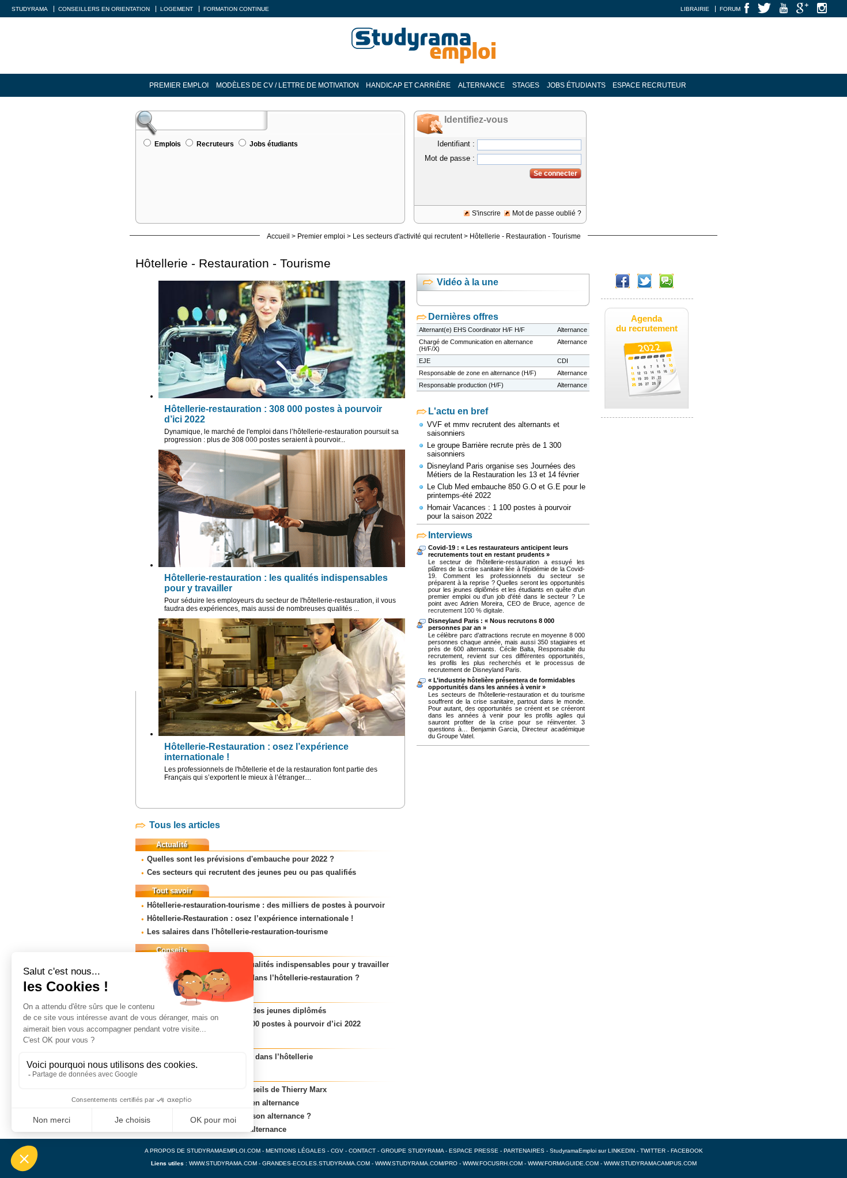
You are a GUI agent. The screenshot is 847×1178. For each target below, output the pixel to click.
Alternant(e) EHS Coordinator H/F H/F (472, 329)
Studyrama (30, 9)
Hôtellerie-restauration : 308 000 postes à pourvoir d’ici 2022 (254, 1024)
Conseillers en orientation (104, 9)
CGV (337, 1150)
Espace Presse (473, 1150)
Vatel (466, 736)
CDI (562, 360)
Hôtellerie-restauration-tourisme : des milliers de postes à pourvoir (266, 905)
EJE (424, 360)
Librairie (694, 9)
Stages (525, 85)
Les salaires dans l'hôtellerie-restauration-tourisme (237, 931)
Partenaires (524, 1150)
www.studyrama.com (223, 1163)
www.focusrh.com (493, 1163)
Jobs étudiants (576, 85)
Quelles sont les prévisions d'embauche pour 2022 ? (240, 859)
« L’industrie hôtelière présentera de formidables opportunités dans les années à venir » (501, 683)
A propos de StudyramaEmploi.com (202, 1150)
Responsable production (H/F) (461, 385)
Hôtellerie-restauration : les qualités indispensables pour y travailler (268, 964)
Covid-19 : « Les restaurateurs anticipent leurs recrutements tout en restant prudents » (498, 551)
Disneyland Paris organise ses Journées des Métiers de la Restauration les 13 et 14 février (503, 470)
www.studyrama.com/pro (416, 1163)
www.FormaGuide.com (563, 1163)
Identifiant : (456, 143)
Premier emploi (179, 85)
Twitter (653, 1150)
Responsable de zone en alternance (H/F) (477, 372)
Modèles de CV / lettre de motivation (287, 85)
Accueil (278, 236)
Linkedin (621, 1150)
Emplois (168, 144)
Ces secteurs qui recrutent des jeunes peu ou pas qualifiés (251, 872)
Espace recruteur (649, 85)
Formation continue (236, 9)
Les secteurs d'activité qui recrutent (407, 236)
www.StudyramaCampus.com (650, 1163)
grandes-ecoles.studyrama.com (316, 1163)
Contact (362, 1150)
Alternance (481, 85)
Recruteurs (215, 144)
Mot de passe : (450, 158)
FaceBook (687, 1150)
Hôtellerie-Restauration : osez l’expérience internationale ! (250, 918)
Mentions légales (296, 1150)
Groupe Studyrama (412, 1150)
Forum (730, 9)
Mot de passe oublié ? (546, 213)
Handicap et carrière (408, 85)
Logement (176, 9)
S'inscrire (486, 213)
